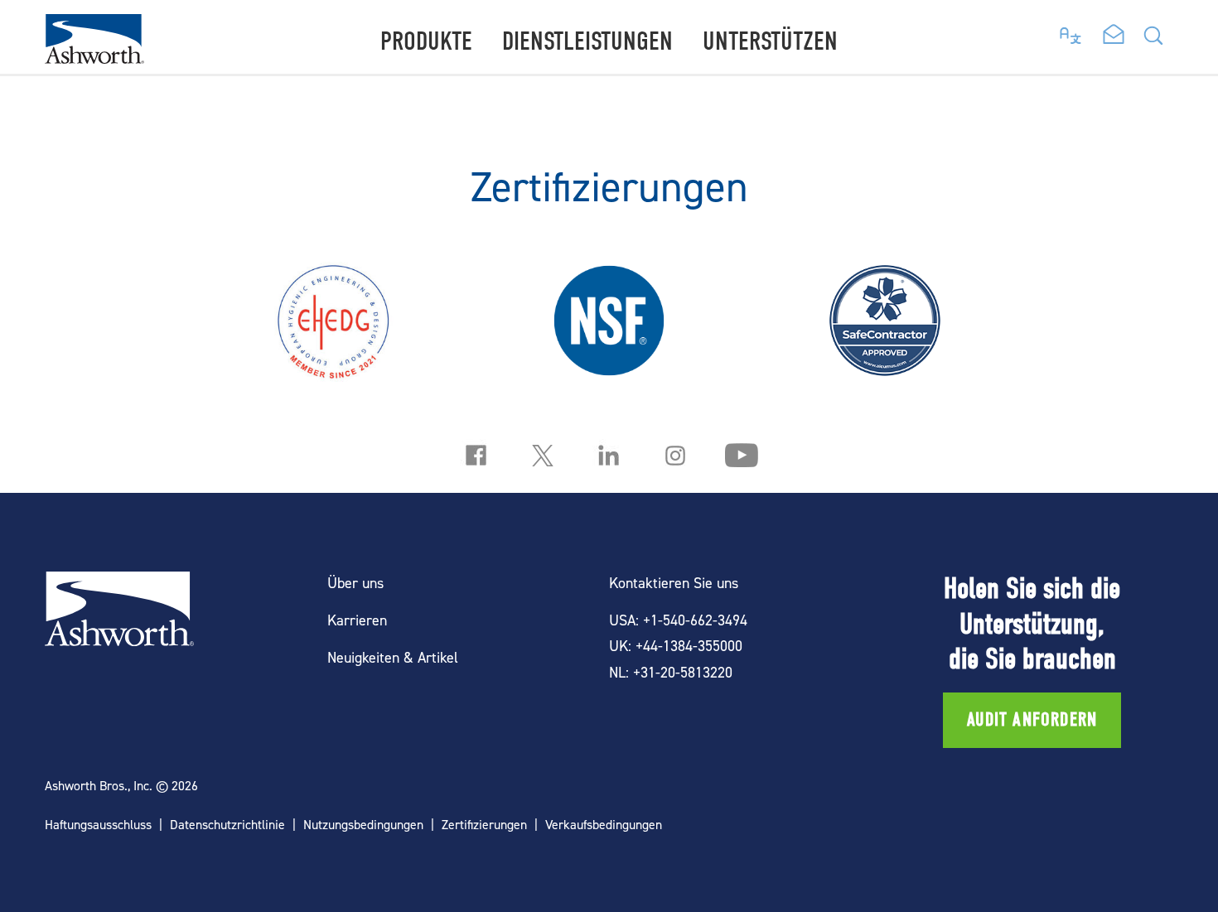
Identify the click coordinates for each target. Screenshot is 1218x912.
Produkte (426, 41)
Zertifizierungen (484, 824)
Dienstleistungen (587, 41)
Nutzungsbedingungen (363, 824)
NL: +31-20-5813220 (670, 672)
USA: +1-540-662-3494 (678, 620)
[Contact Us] (1113, 35)
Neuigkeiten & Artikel (392, 657)
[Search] (1153, 40)
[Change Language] (1071, 31)
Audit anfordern (1032, 720)
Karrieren (357, 620)
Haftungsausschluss (98, 824)
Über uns (355, 582)
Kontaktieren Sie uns (673, 582)
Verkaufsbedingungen (603, 824)
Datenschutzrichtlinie (227, 824)
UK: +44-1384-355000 (675, 645)
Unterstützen (770, 41)
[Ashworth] (94, 58)
